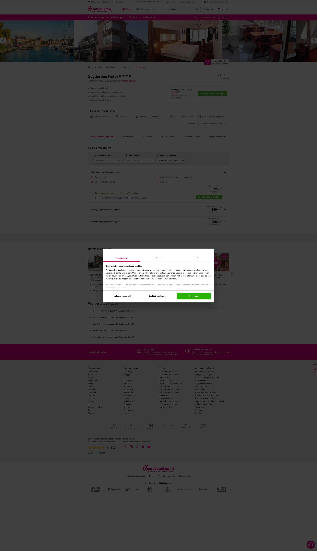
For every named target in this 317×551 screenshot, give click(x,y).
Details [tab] (159, 257)
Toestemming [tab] (121, 258)
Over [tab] (196, 257)
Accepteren (194, 296)
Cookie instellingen (157, 296)
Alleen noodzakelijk (123, 296)
